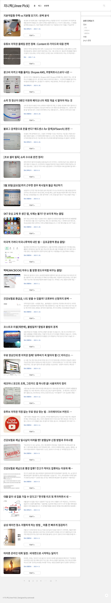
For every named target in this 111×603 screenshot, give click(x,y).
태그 (39, 5)
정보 (85, 24)
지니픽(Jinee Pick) (16, 5)
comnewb (30, 597)
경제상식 (86, 30)
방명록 (46, 5)
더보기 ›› (32, 35)
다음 (56, 580)
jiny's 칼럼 (87, 40)
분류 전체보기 (88, 20)
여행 (85, 36)
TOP (106, 595)
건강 (85, 28)
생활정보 (86, 33)
